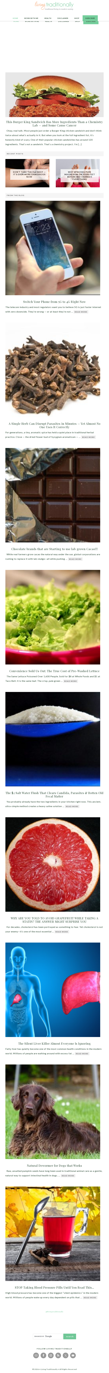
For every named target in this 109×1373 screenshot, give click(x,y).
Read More (81, 312)
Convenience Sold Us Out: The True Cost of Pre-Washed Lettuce (54, 671)
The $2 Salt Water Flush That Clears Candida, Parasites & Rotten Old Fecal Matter (54, 794)
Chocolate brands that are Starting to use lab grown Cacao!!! (54, 549)
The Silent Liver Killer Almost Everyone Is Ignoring (54, 1043)
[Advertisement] (55, 48)
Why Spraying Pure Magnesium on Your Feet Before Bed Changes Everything (79, 175)
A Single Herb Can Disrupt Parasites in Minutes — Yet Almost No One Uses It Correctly (54, 425)
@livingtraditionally (54, 1311)
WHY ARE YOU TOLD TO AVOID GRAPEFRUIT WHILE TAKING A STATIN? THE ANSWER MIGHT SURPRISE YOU (54, 919)
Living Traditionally (54, 6)
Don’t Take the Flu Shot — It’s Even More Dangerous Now (29, 174)
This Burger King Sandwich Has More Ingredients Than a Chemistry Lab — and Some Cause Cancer (54, 123)
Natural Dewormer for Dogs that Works (54, 1165)
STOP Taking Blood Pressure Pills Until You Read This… (54, 1287)
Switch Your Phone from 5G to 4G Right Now (54, 302)
